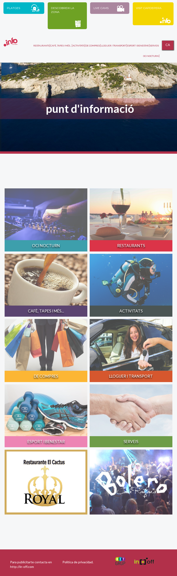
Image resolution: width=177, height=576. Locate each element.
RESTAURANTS (41, 45)
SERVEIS (154, 45)
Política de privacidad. (77, 562)
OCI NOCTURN (151, 56)
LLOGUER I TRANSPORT (113, 45)
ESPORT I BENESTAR (138, 45)
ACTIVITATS (78, 45)
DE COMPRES (93, 45)
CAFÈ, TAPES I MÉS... (60, 45)
